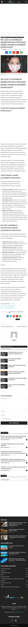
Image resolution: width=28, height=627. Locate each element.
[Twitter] (15, 620)
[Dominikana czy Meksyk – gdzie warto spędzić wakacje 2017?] (4, 554)
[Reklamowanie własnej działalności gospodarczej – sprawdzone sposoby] (4, 560)
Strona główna (3, 34)
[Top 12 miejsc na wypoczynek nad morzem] (4, 547)
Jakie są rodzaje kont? (22, 326)
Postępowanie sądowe (6, 572)
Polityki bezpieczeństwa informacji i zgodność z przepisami (14, 37)
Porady (2, 584)
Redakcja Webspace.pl (5, 439)
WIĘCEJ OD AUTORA (6, 348)
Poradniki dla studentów (6, 582)
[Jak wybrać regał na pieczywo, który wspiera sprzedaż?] (4, 531)
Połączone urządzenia (5, 568)
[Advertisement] (14, 18)
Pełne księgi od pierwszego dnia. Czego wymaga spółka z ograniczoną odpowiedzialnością (18, 524)
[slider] (5, 311)
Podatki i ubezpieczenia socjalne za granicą (10, 586)
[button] (26, 2)
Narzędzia (3, 570)
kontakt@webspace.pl (19, 612)
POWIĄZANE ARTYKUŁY (6, 346)
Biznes (2, 574)
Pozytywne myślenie (5, 576)
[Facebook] (12, 620)
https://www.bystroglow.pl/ (8, 308)
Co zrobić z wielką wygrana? (7, 326)
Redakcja (5, 49)
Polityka (2, 37)
